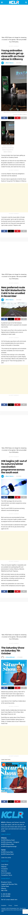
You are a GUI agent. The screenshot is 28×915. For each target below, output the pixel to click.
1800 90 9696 (6, 894)
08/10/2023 (18, 62)
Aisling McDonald (10, 657)
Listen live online (6, 857)
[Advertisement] (14, 20)
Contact (16, 905)
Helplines (4, 867)
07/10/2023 (19, 657)
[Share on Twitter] (11, 118)
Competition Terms (6, 875)
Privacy (10, 905)
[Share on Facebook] (4, 118)
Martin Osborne (9, 62)
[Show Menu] (2, 2)
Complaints (4, 869)
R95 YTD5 (4, 890)
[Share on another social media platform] (24, 118)
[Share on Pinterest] (18, 118)
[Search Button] (26, 2)
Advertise (4, 871)
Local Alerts (4, 864)
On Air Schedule (6, 873)
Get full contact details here (9, 899)
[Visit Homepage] (14, 2)
